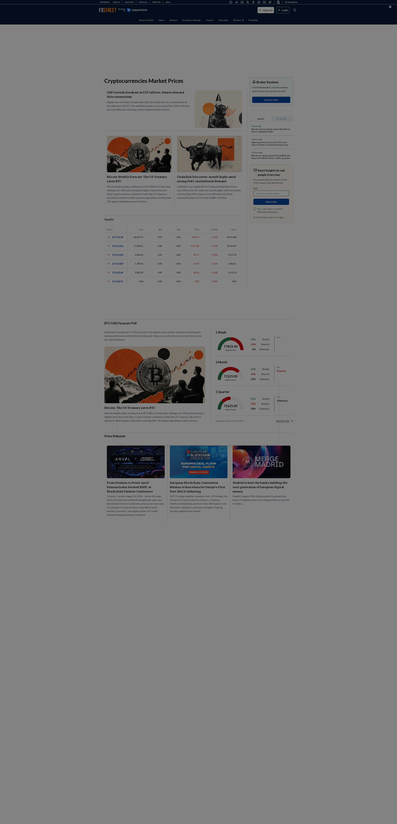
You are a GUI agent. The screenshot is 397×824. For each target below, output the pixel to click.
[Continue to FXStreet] (390, 7)
